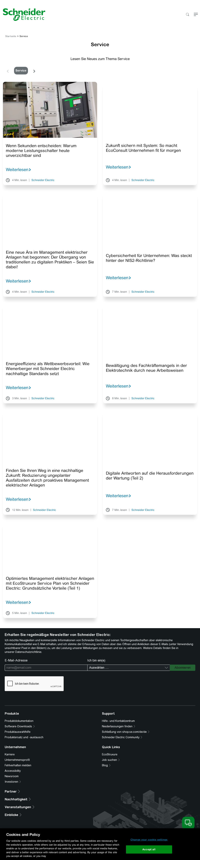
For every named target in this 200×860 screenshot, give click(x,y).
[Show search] (187, 15)
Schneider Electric (42, 180)
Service (20, 70)
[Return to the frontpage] (22, 14)
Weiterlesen (17, 169)
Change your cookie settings (149, 839)
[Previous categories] (7, 70)
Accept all (148, 849)
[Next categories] (34, 70)
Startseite (10, 36)
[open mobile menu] (196, 15)
